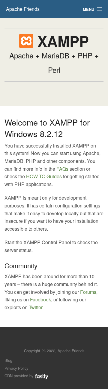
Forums (88, 291)
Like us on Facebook (58, 341)
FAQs (62, 168)
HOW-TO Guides (44, 176)
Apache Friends (23, 8)
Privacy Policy (16, 368)
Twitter (35, 307)
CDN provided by (19, 375)
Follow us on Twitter (48, 341)
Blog (8, 360)
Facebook (40, 299)
